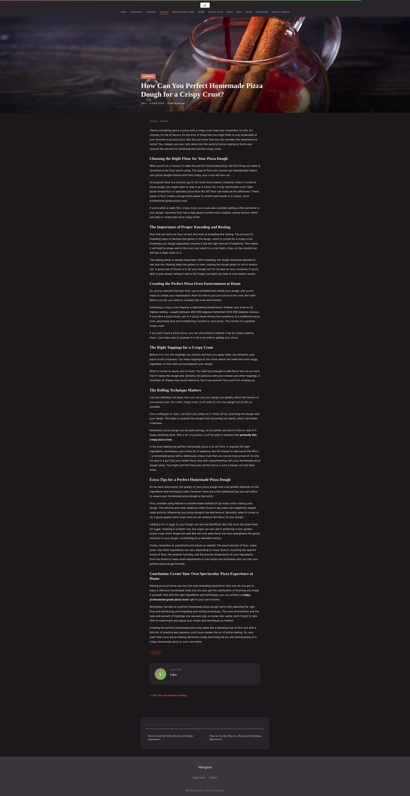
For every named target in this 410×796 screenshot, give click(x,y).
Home (124, 11)
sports (248, 11)
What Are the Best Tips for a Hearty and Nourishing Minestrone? (235, 737)
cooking (164, 11)
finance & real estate (183, 11)
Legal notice (199, 777)
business (151, 11)
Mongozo (205, 767)
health (201, 11)
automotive (136, 11)
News (230, 11)
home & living (215, 11)
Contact (213, 777)
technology (262, 11)
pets (239, 11)
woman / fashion (280, 11)
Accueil (153, 121)
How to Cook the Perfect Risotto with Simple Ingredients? (170, 737)
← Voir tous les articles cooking (168, 695)
